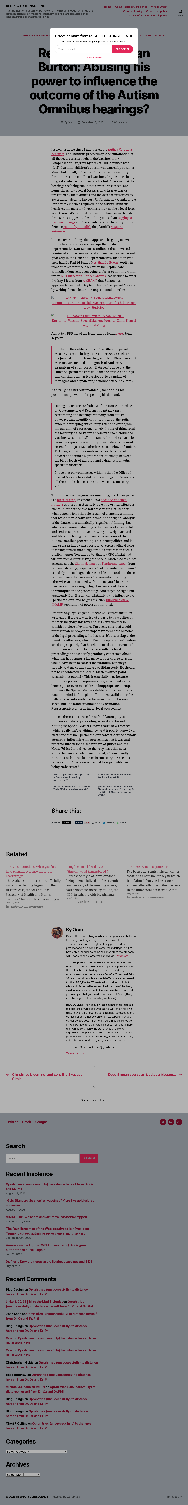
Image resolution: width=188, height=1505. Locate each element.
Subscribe (123, 49)
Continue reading (94, 57)
